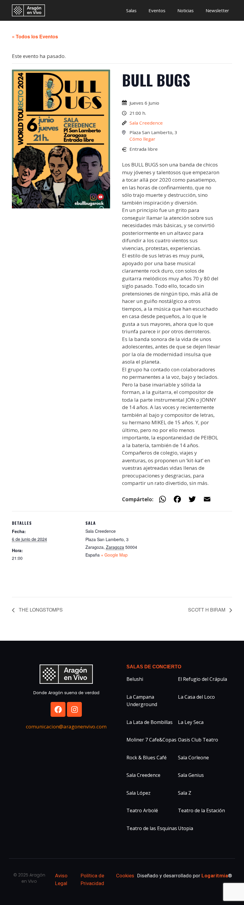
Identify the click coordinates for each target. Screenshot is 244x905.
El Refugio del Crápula (202, 679)
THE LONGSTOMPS (40, 609)
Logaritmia (214, 876)
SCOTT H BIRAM (207, 609)
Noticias (185, 10)
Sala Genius (191, 775)
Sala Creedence (146, 123)
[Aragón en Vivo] (30, 10)
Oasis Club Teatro (198, 739)
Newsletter (217, 10)
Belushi (134, 679)
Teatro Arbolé (142, 810)
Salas (131, 10)
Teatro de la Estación (201, 810)
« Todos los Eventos (35, 36)
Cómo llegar (142, 139)
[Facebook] (58, 709)
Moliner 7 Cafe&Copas (151, 739)
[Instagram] (74, 709)
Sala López (138, 793)
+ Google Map (114, 555)
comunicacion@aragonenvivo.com (66, 726)
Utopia (185, 828)
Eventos (156, 10)
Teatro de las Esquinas (151, 828)
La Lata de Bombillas (149, 722)
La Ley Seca (191, 722)
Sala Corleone (193, 757)
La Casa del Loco (196, 697)
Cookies (125, 876)
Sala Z (184, 793)
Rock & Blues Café (146, 757)
